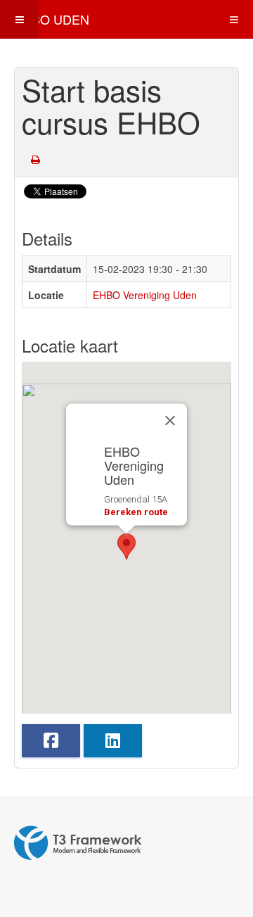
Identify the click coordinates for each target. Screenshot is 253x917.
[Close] (170, 421)
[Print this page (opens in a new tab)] (35, 159)
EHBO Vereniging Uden (145, 295)
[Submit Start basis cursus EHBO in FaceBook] (51, 740)
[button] (126, 546)
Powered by (78, 843)
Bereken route (136, 512)
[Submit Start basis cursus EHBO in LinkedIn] (113, 740)
